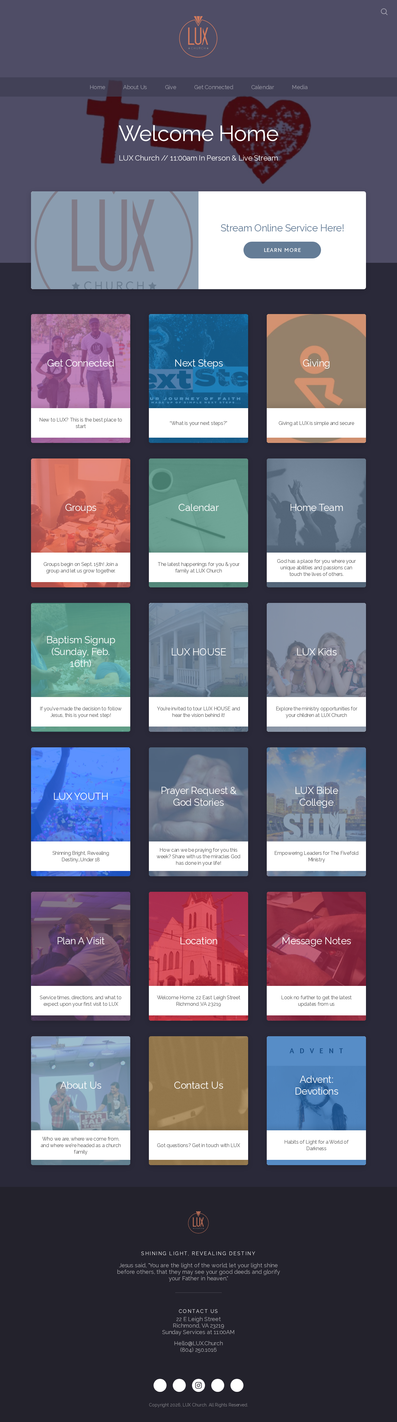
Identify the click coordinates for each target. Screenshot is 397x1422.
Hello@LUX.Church (198, 1343)
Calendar (262, 87)
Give (170, 87)
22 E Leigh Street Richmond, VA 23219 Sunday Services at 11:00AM (198, 1325)
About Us (135, 87)
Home (97, 87)
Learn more (282, 250)
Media (299, 87)
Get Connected (213, 87)
